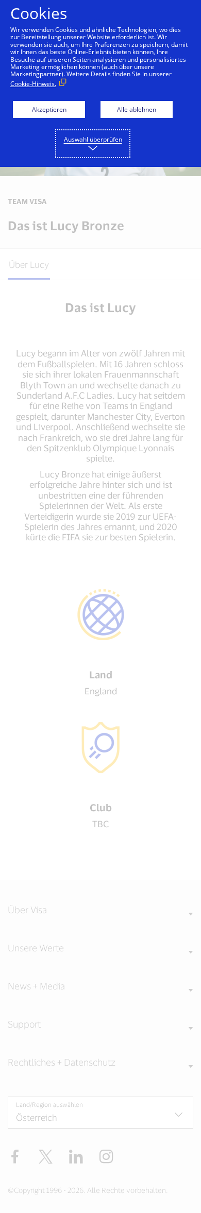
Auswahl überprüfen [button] (93, 139)
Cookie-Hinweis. (33, 83)
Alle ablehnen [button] (136, 109)
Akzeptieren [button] (49, 109)
